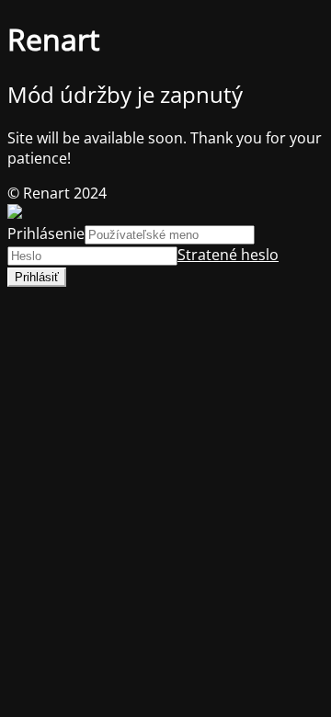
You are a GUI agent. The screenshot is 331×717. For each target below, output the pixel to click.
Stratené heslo (228, 255)
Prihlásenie (46, 233)
